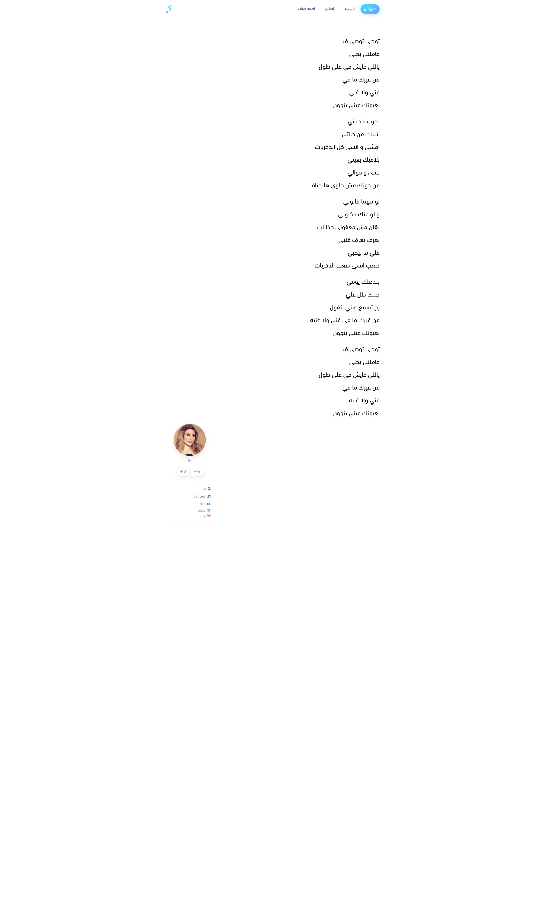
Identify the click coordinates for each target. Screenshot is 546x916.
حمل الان (370, 9)
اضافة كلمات (306, 9)
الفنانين (330, 9)
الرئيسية (350, 9)
